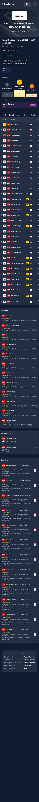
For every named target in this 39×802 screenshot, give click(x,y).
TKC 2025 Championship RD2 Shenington (19, 25)
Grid (4, 115)
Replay (34, 115)
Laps (19, 115)
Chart (26, 115)
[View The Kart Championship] (19, 15)
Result (11, 115)
